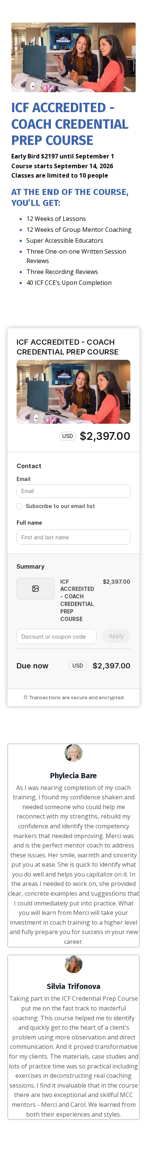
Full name (29, 522)
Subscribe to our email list (60, 506)
